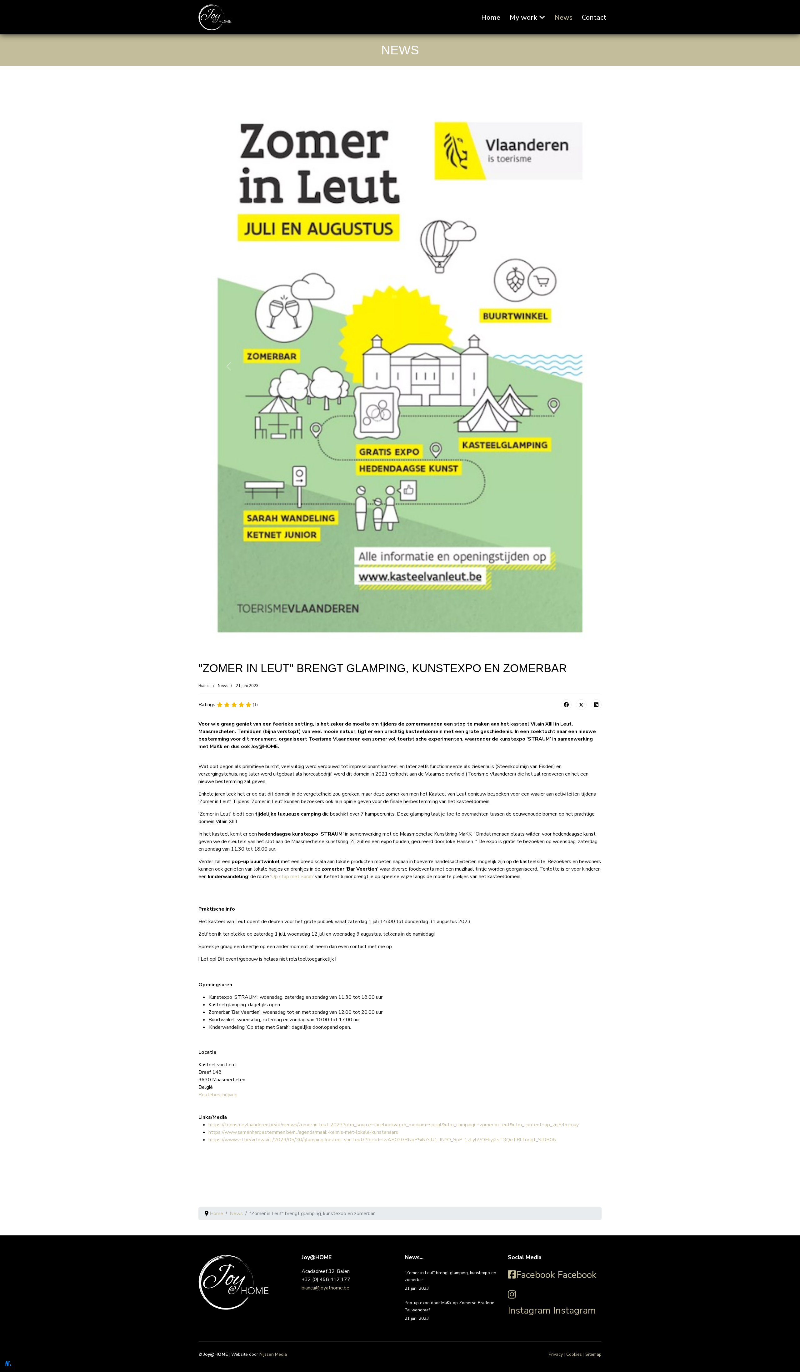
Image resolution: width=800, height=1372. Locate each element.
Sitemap (593, 1354)
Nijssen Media (273, 1354)
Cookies (574, 1354)
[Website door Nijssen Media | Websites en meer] (8, 1363)
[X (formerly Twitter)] (581, 704)
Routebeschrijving (218, 1094)
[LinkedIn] (596, 704)
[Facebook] (566, 704)
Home (490, 17)
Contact (594, 17)
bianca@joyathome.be (325, 1287)
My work (523, 17)
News (563, 17)
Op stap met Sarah (292, 876)
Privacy (556, 1354)
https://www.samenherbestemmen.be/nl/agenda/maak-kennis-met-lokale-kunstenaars (303, 1132)
